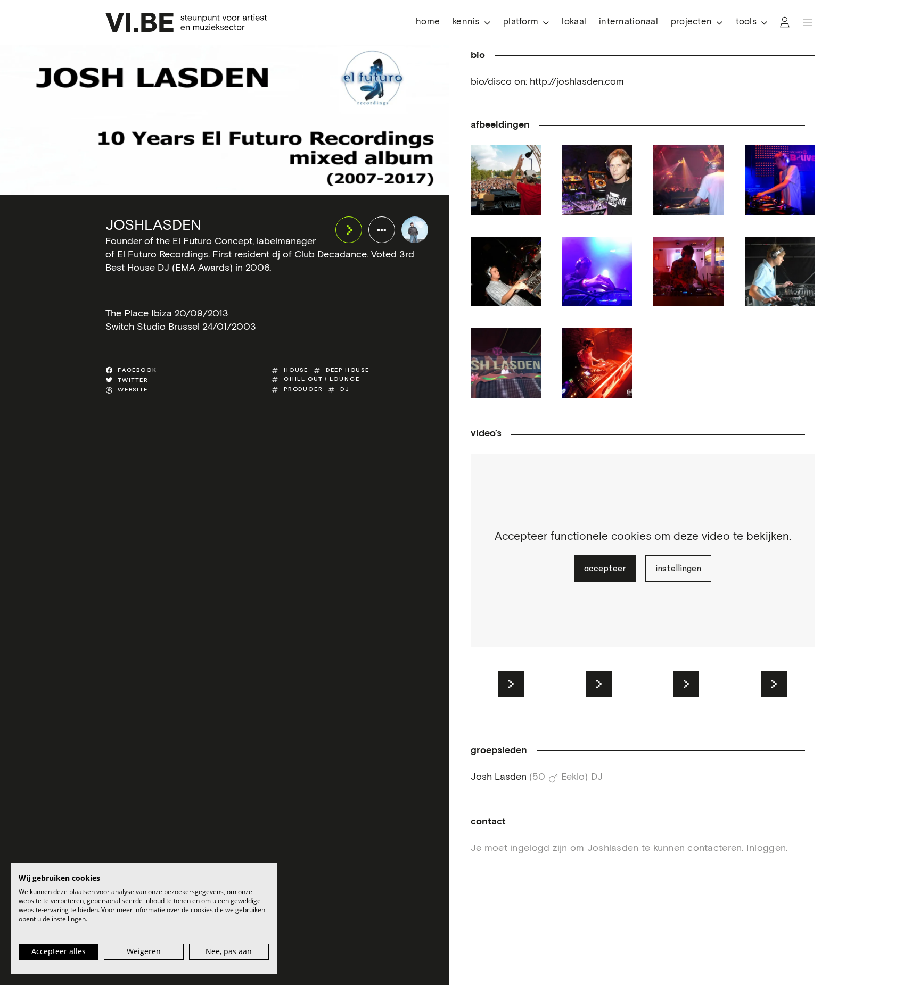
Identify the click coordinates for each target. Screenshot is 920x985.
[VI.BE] (186, 22)
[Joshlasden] (414, 229)
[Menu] (807, 22)
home (428, 22)
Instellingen (678, 568)
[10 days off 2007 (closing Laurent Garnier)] (688, 180)
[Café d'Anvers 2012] (597, 363)
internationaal (628, 22)
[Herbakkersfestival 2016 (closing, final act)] (597, 272)
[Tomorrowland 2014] (506, 363)
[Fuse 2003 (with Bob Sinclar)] (506, 272)
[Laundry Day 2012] (780, 272)
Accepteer (605, 568)
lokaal (574, 22)
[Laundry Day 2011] (506, 180)
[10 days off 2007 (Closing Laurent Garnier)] (780, 180)
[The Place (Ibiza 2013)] (688, 272)
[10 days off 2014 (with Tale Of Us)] (597, 180)
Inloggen (766, 848)
